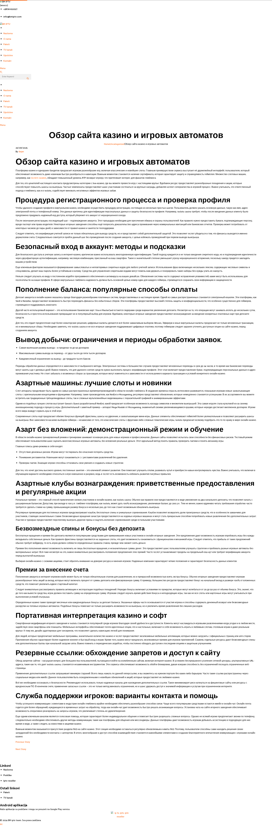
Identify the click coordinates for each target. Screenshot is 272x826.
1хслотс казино (38, 178)
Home (107, 144)
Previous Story (23, 742)
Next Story (21, 749)
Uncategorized (117, 144)
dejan (21, 152)
